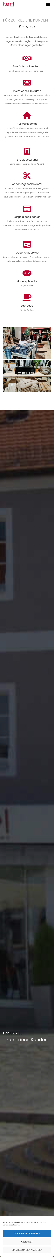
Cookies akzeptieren (27, 1233)
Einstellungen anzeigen (27, 1250)
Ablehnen (27, 1241)
